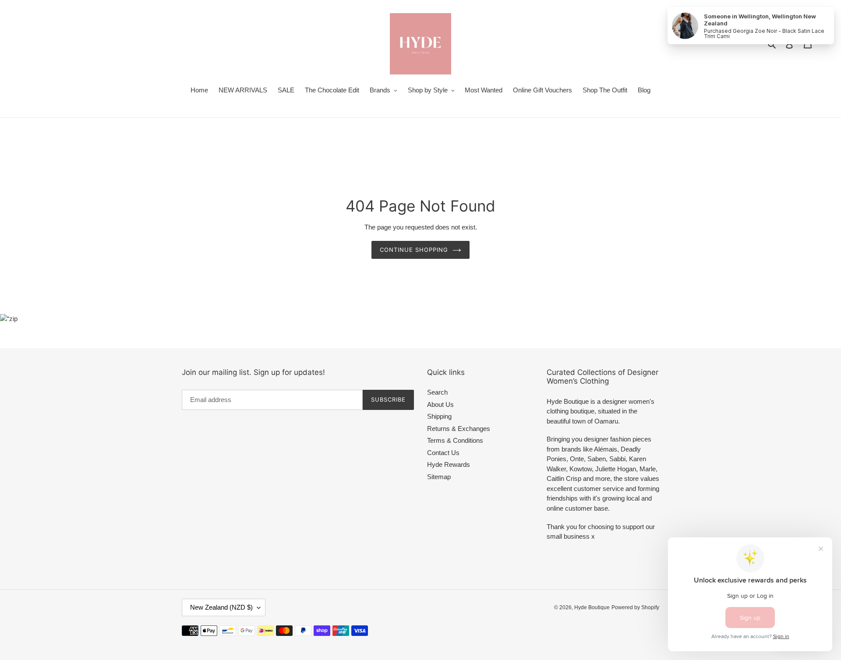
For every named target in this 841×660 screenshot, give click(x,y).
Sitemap (439, 476)
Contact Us (443, 452)
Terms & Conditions (455, 440)
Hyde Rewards (448, 464)
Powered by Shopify (635, 607)
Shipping (439, 416)
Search (437, 392)
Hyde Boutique (592, 607)
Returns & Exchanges (458, 428)
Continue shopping (414, 249)
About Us (440, 404)
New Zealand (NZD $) (221, 607)
